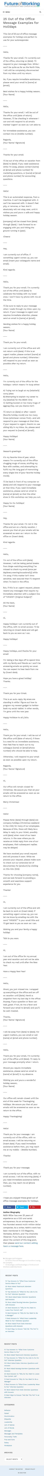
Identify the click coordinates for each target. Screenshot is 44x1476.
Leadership (8, 1422)
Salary (6, 1442)
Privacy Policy (30, 1469)
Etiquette (7, 1419)
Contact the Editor (16, 1469)
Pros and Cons (9, 1439)
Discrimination (9, 1416)
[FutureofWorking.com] (22, 4)
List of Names (9, 1425)
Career (6, 1413)
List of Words (9, 1428)
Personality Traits (10, 1437)
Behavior (7, 1410)
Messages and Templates (13, 1258)
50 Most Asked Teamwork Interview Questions (21, 1355)
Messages (7, 1431)
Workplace (8, 1445)
